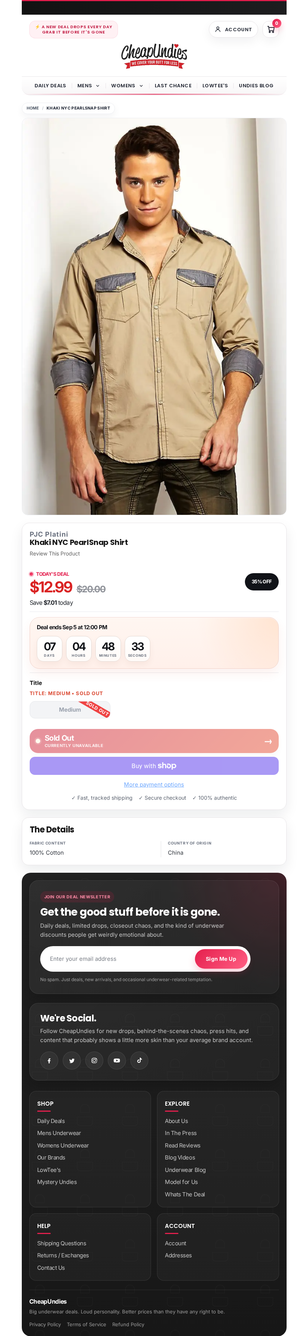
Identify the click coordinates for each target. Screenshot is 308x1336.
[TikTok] (139, 1060)
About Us (176, 1120)
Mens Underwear (59, 1133)
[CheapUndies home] (154, 56)
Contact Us (51, 1267)
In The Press (181, 1133)
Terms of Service (86, 1324)
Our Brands (51, 1157)
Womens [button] (123, 85)
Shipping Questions (61, 1243)
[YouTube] (117, 1060)
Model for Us (181, 1181)
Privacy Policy (45, 1324)
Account (175, 1243)
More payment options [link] (154, 784)
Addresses (178, 1255)
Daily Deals (50, 85)
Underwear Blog (185, 1169)
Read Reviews (183, 1145)
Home (33, 108)
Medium (70, 709)
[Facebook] (49, 1060)
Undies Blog (256, 85)
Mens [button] (84, 85)
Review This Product (55, 554)
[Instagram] (94, 1060)
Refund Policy (128, 1324)
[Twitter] (72, 1060)
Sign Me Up (221, 959)
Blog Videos (180, 1157)
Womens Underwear (63, 1145)
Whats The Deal (185, 1194)
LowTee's (215, 85)
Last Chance (173, 85)
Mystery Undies (57, 1181)
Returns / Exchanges (63, 1255)
